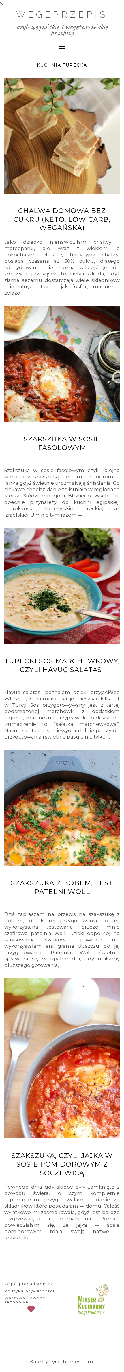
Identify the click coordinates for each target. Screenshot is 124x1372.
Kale (35, 1361)
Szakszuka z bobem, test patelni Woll (62, 887)
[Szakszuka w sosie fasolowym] (62, 364)
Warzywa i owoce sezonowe (25, 1300)
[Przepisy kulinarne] (93, 1299)
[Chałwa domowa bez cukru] (62, 136)
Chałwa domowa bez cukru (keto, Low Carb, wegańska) (62, 219)
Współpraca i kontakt (30, 1283)
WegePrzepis (62, 15)
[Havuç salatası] (62, 586)
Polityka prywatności (29, 1291)
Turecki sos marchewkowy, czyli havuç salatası (62, 665)
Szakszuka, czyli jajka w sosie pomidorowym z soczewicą (62, 1164)
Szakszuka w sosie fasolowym (62, 443)
